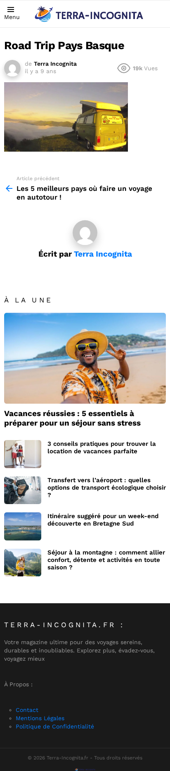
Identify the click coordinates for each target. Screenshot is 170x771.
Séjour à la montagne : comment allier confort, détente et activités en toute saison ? (106, 560)
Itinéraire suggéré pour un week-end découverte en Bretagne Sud (102, 519)
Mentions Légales (40, 718)
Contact (27, 710)
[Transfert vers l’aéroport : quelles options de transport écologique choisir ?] (22, 490)
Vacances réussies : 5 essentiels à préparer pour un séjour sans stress (72, 418)
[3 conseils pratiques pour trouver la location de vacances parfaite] (22, 454)
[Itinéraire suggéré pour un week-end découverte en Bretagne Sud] (22, 526)
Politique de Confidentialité (55, 726)
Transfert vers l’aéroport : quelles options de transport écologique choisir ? (106, 487)
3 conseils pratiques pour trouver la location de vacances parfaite (101, 447)
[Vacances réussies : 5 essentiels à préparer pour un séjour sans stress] (85, 358)
